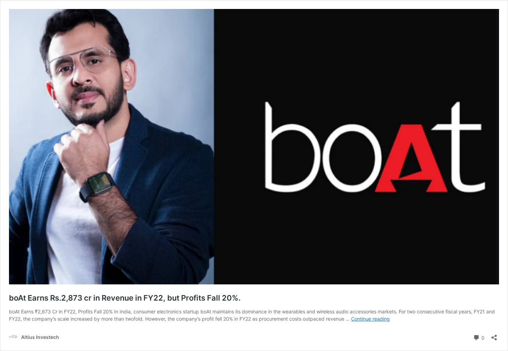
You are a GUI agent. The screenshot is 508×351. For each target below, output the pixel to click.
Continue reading (370, 319)
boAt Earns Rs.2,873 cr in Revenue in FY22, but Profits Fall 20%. (125, 297)
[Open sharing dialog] (494, 335)
